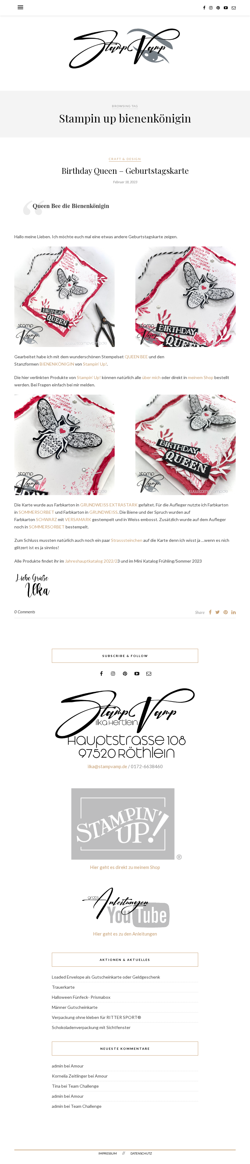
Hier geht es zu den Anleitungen (125, 933)
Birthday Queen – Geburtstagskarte (125, 170)
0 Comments (24, 611)
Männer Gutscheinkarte (75, 1007)
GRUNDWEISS (103, 512)
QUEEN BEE (136, 356)
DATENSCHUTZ (141, 1153)
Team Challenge (83, 1086)
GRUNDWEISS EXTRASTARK (109, 504)
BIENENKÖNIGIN (57, 364)
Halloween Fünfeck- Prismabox (81, 997)
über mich (151, 377)
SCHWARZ (46, 519)
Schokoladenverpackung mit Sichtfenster (91, 1027)
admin (57, 1065)
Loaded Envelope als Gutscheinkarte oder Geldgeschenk (106, 977)
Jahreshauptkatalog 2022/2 (91, 561)
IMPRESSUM (107, 1153)
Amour (77, 1065)
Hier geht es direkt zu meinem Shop (125, 867)
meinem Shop (200, 377)
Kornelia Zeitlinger (69, 1075)
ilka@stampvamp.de (107, 766)
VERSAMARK (78, 519)
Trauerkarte (63, 987)
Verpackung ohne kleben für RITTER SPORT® (96, 1017)
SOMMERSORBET (36, 512)
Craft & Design (125, 159)
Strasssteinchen (126, 540)
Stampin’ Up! (95, 364)
